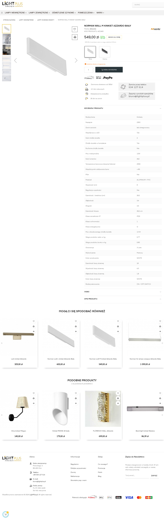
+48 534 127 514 (39, 475)
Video (86, 292)
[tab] (123, 108)
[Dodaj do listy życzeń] (75, 29)
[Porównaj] (75, 37)
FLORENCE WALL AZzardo (103, 431)
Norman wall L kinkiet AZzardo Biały (61, 359)
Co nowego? (103, 464)
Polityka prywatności (78, 468)
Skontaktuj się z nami (79, 480)
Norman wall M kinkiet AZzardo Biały (103, 359)
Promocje (101, 468)
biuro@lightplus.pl (39, 481)
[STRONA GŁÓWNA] (2, 12)
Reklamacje (75, 476)
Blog (99, 476)
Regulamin (75, 464)
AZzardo (92, 29)
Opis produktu (90, 299)
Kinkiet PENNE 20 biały (60, 431)
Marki (100, 472)
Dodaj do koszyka (110, 70)
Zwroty (73, 472)
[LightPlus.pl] (113, 496)
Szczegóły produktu (93, 108)
